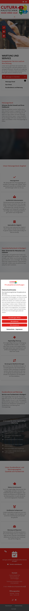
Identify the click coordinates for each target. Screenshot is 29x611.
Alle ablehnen (14, 321)
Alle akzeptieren (14, 325)
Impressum (19, 329)
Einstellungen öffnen (15, 318)
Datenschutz (10, 329)
